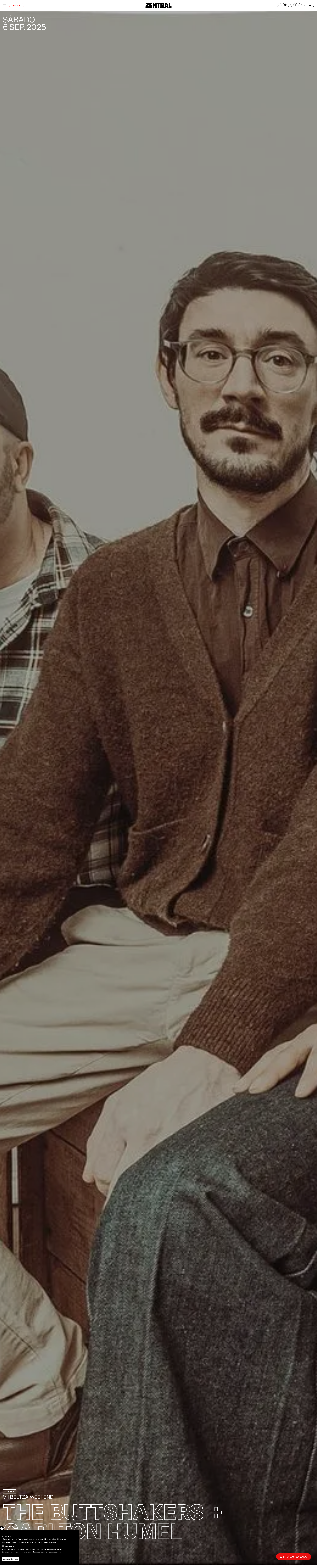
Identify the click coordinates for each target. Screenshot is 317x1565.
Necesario (9, 1546)
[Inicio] (158, 5)
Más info (52, 1542)
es (279, 5)
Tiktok (295, 5)
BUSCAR (308, 5)
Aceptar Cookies (10, 1559)
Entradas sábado (293, 1556)
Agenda (16, 5)
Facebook (290, 5)
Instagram (285, 5)
